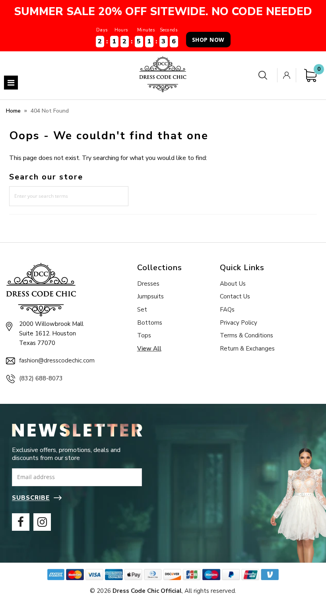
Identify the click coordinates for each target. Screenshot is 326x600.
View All (149, 349)
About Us (233, 284)
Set (142, 310)
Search (264, 75)
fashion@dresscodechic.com (57, 360)
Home (13, 111)
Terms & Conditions (246, 335)
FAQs (227, 310)
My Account (288, 75)
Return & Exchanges (247, 349)
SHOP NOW (208, 39)
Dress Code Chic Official (147, 591)
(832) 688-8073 (41, 378)
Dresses (148, 284)
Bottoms (149, 323)
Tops (144, 335)
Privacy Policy (238, 323)
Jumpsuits (150, 296)
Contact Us (235, 296)
